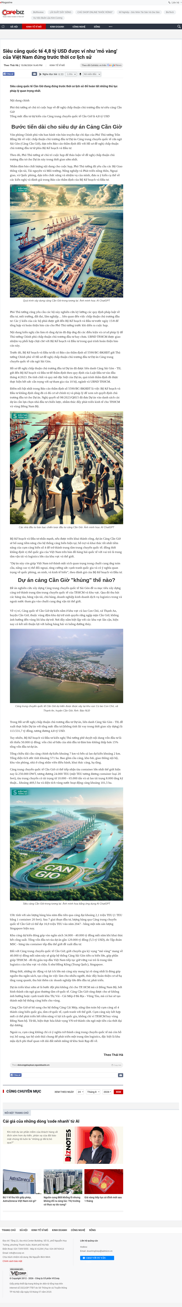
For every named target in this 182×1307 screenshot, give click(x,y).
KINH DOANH (57, 26)
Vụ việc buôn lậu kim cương (47, 18)
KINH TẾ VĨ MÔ (34, 26)
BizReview (38, 12)
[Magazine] (6, 2)
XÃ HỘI (14, 26)
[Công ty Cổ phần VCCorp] (18, 1272)
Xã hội (24, 1230)
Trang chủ (9, 1230)
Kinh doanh (59, 1230)
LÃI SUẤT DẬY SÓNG (60, 12)
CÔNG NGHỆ (79, 26)
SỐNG (97, 26)
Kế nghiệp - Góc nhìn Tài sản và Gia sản (139, 12)
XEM (118, 1091)
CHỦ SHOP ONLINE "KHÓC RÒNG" (95, 12)
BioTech (170, 12)
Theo (66, 1065)
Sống (92, 1230)
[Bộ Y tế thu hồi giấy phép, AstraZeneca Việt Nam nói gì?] (22, 1181)
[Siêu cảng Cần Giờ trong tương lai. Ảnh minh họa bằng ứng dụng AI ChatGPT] (66, 844)
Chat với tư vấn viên (96, 1258)
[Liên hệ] (34, 74)
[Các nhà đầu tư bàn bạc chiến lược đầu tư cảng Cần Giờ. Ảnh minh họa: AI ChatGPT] (66, 467)
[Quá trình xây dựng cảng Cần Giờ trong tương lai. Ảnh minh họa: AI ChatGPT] (66, 241)
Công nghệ (78, 1230)
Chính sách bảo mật (12, 1261)
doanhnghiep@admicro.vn (100, 1251)
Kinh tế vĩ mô (57, 65)
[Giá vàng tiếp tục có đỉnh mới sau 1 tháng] (103, 1181)
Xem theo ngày (64, 1091)
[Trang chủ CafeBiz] (3, 26)
